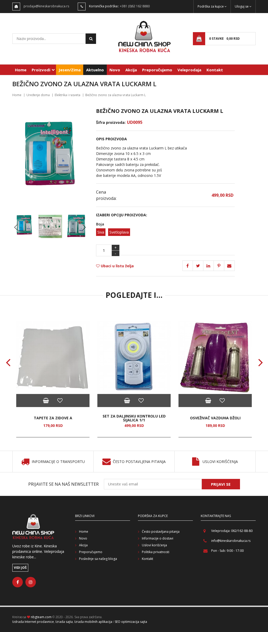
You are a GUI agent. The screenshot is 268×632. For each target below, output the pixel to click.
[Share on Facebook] (187, 265)
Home (20, 69)
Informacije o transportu (58, 462)
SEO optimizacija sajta (131, 621)
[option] (52, 379)
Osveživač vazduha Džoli (215, 418)
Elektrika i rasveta (67, 95)
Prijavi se (221, 484)
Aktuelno (95, 69)
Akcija (131, 69)
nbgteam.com (41, 617)
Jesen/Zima (70, 69)
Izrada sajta (64, 621)
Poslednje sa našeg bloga (98, 558)
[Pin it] (208, 265)
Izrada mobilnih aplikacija (93, 621)
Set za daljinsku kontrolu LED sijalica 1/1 (134, 418)
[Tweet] (198, 265)
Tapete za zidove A (53, 418)
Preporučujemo (157, 69)
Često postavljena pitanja (139, 462)
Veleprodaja (189, 69)
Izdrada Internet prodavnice (33, 621)
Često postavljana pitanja (161, 531)
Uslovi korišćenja (220, 462)
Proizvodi (41, 69)
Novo (114, 69)
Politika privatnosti (155, 552)
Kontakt (214, 69)
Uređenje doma (38, 95)
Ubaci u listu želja (117, 265)
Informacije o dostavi (157, 538)
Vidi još (20, 567)
